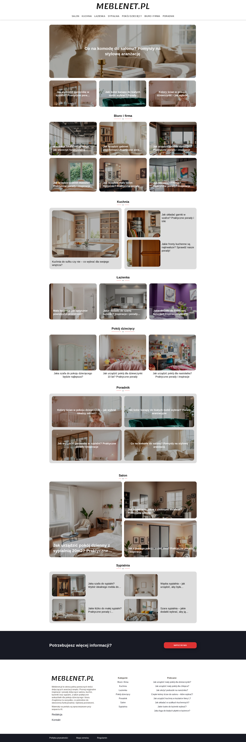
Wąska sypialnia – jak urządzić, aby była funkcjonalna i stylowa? (173, 585)
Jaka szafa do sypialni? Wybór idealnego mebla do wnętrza (103, 585)
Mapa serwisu (82, 738)
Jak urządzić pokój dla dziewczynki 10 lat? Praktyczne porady (122, 375)
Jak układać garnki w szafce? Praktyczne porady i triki (178, 218)
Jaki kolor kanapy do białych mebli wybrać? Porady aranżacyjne (122, 94)
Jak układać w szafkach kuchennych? (172, 702)
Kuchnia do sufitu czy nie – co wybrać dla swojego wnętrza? (80, 263)
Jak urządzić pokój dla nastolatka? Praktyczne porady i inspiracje (172, 375)
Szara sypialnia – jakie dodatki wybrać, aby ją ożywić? (173, 610)
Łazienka (99, 16)
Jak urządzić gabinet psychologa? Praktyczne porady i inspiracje (122, 148)
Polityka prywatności (58, 738)
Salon (75, 16)
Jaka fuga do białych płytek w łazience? (172, 711)
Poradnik (168, 16)
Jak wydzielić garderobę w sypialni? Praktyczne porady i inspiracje (73, 94)
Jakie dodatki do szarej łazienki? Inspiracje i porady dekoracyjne (120, 312)
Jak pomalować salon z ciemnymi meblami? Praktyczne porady (155, 511)
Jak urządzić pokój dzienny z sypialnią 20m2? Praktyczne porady (81, 548)
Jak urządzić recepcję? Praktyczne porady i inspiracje (171, 184)
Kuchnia (87, 16)
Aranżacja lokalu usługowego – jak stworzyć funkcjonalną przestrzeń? (72, 148)
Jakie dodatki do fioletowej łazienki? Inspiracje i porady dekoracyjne (170, 312)
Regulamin (102, 738)
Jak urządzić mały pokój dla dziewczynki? (172, 682)
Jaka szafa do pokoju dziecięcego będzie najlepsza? (73, 375)
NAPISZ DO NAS (180, 645)
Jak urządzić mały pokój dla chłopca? (172, 686)
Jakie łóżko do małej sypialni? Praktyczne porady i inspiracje (105, 610)
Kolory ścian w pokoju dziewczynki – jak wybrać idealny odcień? (172, 94)
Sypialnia (113, 16)
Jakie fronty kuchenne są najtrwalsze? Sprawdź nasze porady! (178, 247)
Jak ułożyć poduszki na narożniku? (172, 690)
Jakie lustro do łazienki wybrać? (172, 707)
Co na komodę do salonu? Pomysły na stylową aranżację (123, 51)
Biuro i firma (152, 16)
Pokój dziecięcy (132, 16)
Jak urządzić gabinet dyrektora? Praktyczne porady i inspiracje (172, 148)
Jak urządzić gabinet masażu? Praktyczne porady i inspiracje (71, 184)
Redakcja (57, 714)
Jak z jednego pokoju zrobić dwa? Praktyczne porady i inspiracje (160, 550)
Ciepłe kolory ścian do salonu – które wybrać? (172, 694)
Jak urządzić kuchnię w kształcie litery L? (172, 698)
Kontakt (56, 719)
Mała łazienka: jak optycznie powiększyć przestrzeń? (70, 312)
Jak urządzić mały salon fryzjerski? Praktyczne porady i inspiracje (122, 184)
